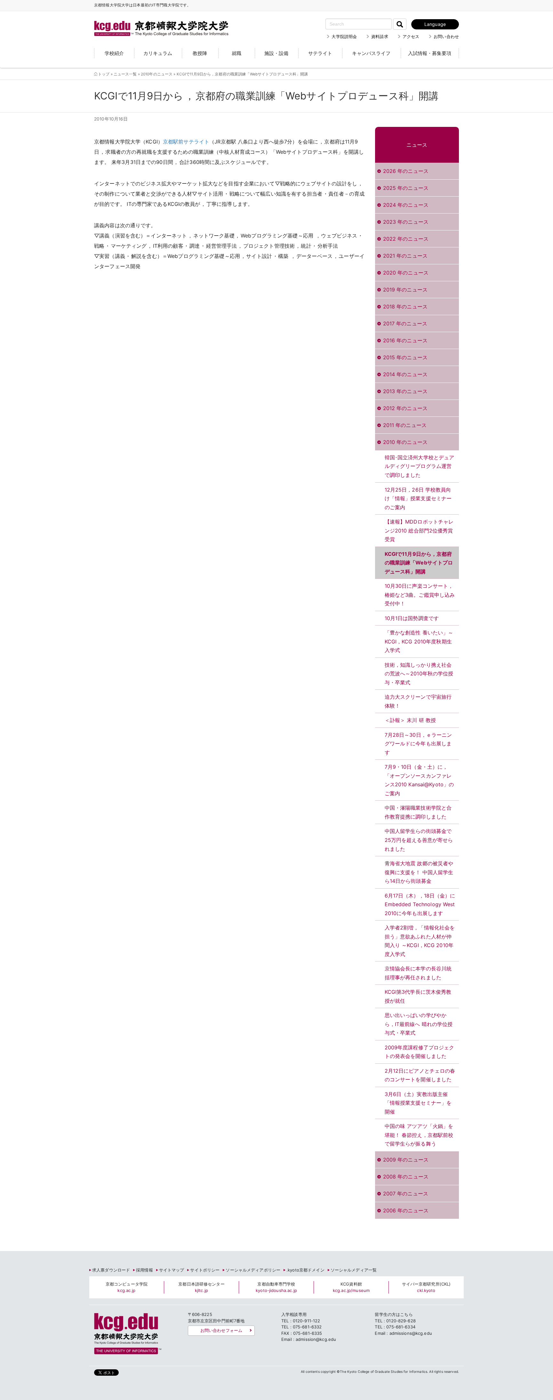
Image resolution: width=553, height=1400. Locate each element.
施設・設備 (276, 53)
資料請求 (379, 36)
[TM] (154, 20)
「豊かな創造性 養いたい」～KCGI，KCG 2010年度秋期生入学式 (419, 641)
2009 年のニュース (406, 1159)
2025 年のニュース (406, 188)
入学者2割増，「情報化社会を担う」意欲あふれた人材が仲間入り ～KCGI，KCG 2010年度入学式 (420, 940)
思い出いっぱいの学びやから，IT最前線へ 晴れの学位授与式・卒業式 (419, 1024)
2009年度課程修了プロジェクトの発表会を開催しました (419, 1052)
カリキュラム (157, 53)
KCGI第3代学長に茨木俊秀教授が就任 (418, 996)
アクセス (411, 36)
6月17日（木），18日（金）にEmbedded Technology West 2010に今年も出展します (420, 904)
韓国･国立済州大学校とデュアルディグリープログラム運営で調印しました (419, 466)
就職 (236, 53)
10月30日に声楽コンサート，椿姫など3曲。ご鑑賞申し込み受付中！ (420, 595)
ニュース (416, 145)
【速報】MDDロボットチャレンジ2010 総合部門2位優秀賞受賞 (419, 530)
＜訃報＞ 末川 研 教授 (410, 720)
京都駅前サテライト (186, 141)
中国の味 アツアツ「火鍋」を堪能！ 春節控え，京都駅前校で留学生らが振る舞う (419, 1135)
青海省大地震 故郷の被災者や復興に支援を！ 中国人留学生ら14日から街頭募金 (419, 872)
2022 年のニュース (406, 239)
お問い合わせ (446, 36)
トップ (103, 74)
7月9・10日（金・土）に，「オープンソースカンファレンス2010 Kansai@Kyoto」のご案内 (419, 780)
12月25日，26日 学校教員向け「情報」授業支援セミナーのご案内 (418, 498)
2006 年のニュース (406, 1210)
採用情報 (144, 1269)
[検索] (399, 24)
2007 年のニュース (405, 1193)
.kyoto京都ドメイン (305, 1269)
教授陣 (200, 53)
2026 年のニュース (406, 171)
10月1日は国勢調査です (412, 618)
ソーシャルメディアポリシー (253, 1269)
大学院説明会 (344, 36)
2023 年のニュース (406, 222)
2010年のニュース (156, 74)
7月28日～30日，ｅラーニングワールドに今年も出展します (418, 744)
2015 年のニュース (405, 357)
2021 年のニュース (405, 256)
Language (435, 24)
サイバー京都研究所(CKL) (426, 1287)
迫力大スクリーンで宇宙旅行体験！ (418, 701)
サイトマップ (171, 1269)
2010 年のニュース (405, 442)
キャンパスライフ (371, 53)
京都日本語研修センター (201, 1287)
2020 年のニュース (406, 272)
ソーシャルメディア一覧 (354, 1269)
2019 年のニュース (405, 289)
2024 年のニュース (406, 205)
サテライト (320, 53)
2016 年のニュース (405, 340)
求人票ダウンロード (111, 1269)
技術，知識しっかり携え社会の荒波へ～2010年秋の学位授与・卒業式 (419, 674)
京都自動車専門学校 (276, 1287)
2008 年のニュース (406, 1176)
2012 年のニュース (405, 408)
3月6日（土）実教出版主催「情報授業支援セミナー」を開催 (418, 1103)
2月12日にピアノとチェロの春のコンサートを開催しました (420, 1075)
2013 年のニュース (405, 391)
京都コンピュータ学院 (127, 1287)
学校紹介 (114, 53)
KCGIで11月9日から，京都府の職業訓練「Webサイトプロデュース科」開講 (419, 563)
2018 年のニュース (405, 306)
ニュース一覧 (125, 74)
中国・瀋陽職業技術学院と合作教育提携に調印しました (418, 812)
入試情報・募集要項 (429, 53)
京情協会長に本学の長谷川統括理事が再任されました (418, 973)
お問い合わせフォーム (221, 1330)
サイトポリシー (205, 1269)
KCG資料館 (351, 1287)
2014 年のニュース (405, 374)
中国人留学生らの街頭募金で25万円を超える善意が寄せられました (419, 840)
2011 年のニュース (405, 425)
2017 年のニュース (405, 323)
